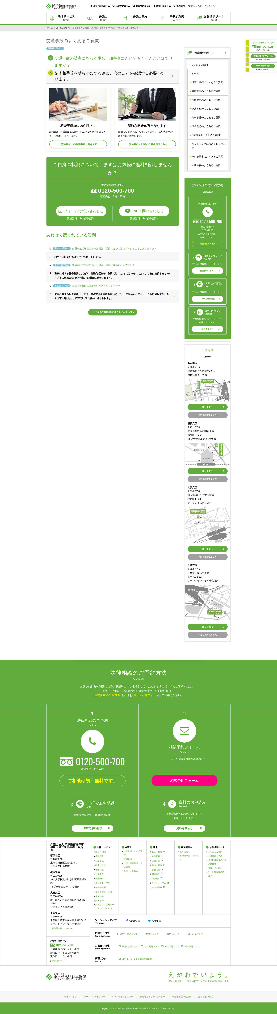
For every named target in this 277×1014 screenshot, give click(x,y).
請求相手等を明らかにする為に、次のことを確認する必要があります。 (110, 76)
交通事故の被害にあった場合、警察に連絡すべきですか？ (103, 265)
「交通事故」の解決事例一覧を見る (78, 144)
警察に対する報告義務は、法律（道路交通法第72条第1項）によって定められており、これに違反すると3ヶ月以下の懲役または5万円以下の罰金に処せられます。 (112, 275)
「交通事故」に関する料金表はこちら (147, 144)
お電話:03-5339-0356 (107, 695)
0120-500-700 (211, 221)
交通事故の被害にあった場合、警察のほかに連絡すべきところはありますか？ (114, 248)
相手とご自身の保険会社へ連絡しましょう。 (79, 256)
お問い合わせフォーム (144, 695)
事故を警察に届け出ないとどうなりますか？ (96, 285)
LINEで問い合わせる (147, 211)
